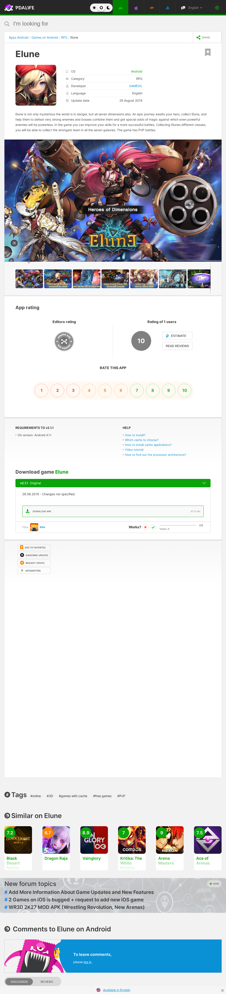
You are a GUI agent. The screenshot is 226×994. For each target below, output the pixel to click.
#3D (50, 796)
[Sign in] (217, 7)
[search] (104, 23)
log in (87, 962)
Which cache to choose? (142, 440)
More (216, 883)
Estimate (178, 336)
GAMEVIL (135, 86)
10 (184, 390)
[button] (217, 143)
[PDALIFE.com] (15, 7)
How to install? (135, 435)
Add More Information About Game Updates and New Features (79, 892)
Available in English (116, 990)
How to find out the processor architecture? (155, 454)
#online (35, 796)
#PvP (121, 796)
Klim (42, 527)
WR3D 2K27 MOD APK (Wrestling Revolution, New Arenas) (74, 907)
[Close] (222, 990)
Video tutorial (134, 449)
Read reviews (177, 346)
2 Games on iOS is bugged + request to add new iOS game (74, 899)
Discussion (19, 981)
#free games (102, 796)
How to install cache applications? (148, 445)
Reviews (47, 981)
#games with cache (73, 796)
